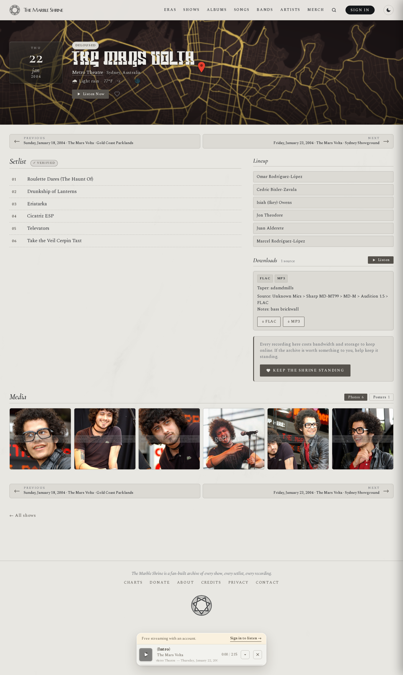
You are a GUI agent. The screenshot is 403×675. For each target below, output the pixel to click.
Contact (267, 582)
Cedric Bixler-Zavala (277, 189)
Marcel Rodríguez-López (281, 241)
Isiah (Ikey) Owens (274, 202)
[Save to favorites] (117, 94)
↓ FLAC (269, 321)
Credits (211, 582)
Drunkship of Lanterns (52, 191)
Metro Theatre (87, 72)
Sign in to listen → (245, 638)
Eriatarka (37, 204)
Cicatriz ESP (40, 216)
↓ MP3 (293, 321)
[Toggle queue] (245, 654)
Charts (133, 582)
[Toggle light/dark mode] (389, 10)
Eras (170, 10)
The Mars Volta (134, 59)
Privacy (238, 582)
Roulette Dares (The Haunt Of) (60, 179)
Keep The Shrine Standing (308, 370)
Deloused (85, 45)
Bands (265, 10)
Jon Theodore (270, 215)
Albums (217, 10)
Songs (242, 10)
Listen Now (93, 94)
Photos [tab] (355, 397)
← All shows (22, 515)
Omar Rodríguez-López (279, 176)
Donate (160, 582)
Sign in (359, 10)
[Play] (145, 654)
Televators (38, 228)
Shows (191, 10)
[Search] (334, 10)
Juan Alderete (270, 228)
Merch (315, 10)
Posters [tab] (381, 397)
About (185, 582)
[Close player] (257, 654)
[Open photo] (40, 438)
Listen (384, 260)
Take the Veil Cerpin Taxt (54, 240)
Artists (290, 10)
